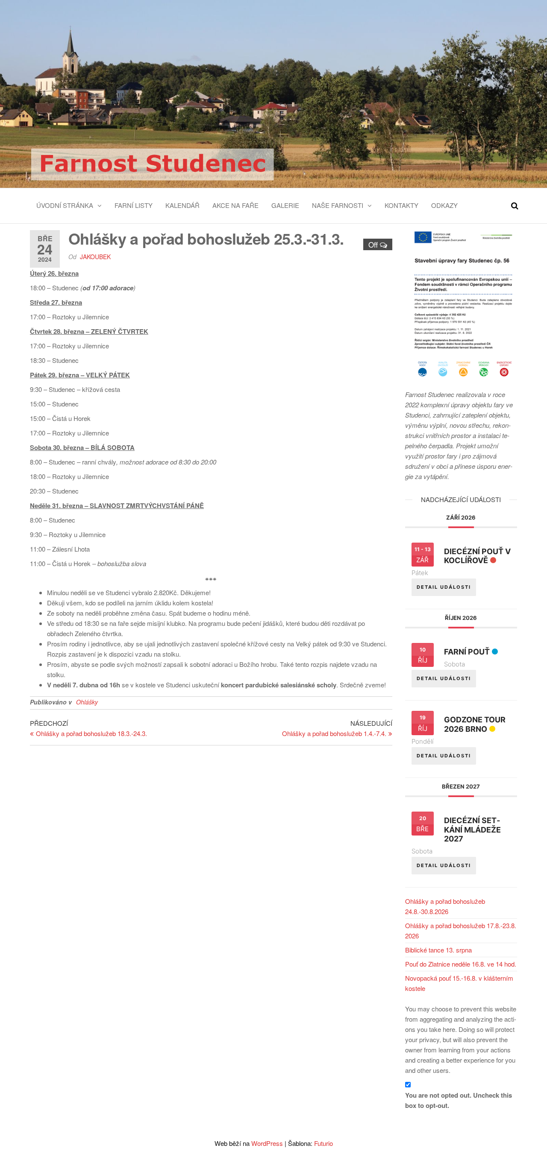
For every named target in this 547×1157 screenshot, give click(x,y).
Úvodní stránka (64, 205)
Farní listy (134, 205)
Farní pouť (467, 651)
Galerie (285, 205)
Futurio (323, 1143)
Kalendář (182, 205)
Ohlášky (87, 702)
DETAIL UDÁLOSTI (444, 587)
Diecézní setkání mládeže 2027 (472, 829)
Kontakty (401, 205)
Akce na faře (235, 205)
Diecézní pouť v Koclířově (477, 556)
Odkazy (444, 205)
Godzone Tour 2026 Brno (475, 724)
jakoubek (95, 256)
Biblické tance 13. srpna (438, 949)
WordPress (267, 1143)
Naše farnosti (337, 205)
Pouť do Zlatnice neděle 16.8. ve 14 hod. (460, 963)
